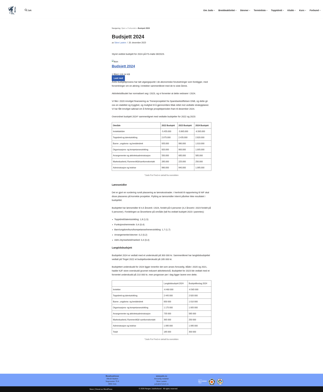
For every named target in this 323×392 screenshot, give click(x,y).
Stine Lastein (120, 42)
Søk (30, 10)
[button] (214, 10)
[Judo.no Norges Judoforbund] (12, 10)
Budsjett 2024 (123, 66)
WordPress (107, 389)
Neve (92, 389)
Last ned (118, 78)
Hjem (123, 28)
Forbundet (132, 28)
